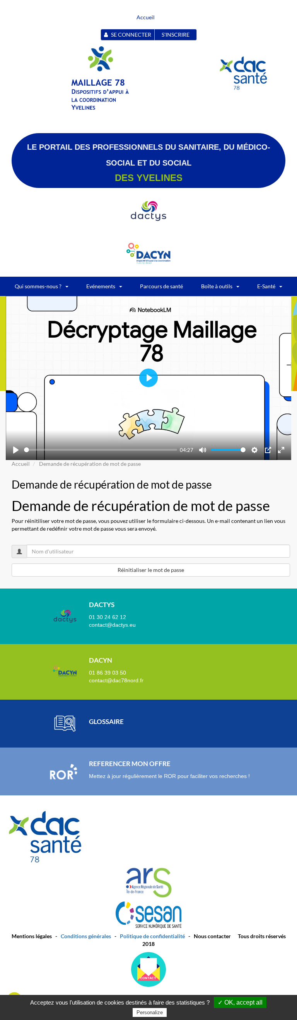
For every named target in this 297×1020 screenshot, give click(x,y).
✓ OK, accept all (240, 1002)
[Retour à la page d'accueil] (99, 58)
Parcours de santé (161, 286)
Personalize (150, 1012)
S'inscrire (175, 34)
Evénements (100, 286)
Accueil (146, 17)
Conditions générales (86, 936)
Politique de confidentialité (152, 936)
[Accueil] (101, 94)
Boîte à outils (216, 286)
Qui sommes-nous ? (38, 286)
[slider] (100, 449)
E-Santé (266, 286)
